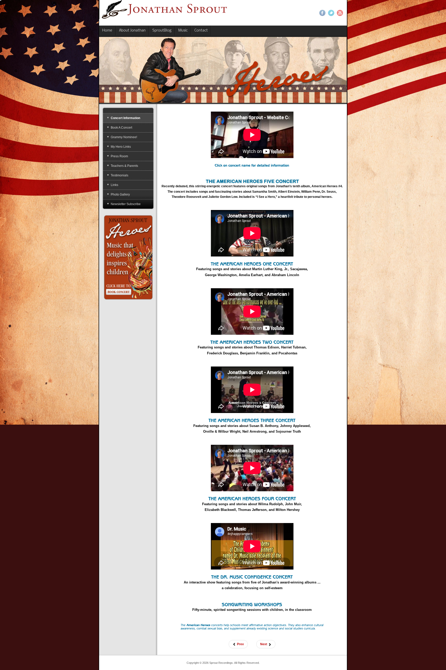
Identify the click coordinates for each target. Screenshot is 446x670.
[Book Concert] (128, 257)
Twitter (331, 13)
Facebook (322, 13)
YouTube (340, 13)
